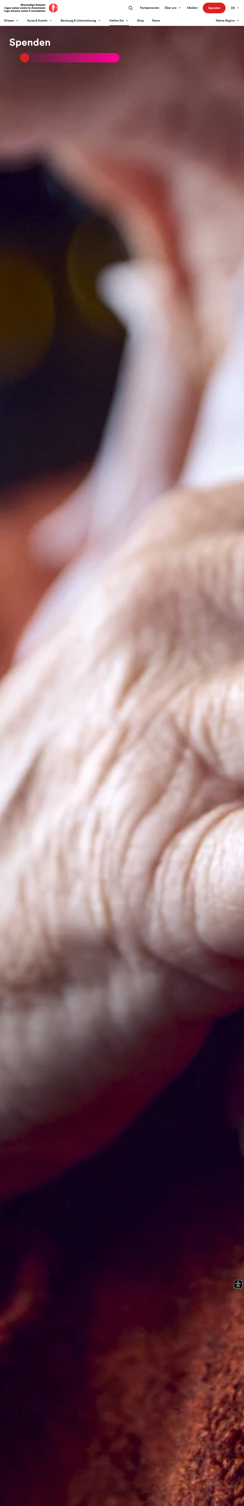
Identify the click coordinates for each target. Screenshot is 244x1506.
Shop (140, 20)
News (156, 20)
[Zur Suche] (131, 8)
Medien (192, 7)
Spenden (214, 8)
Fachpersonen (149, 7)
